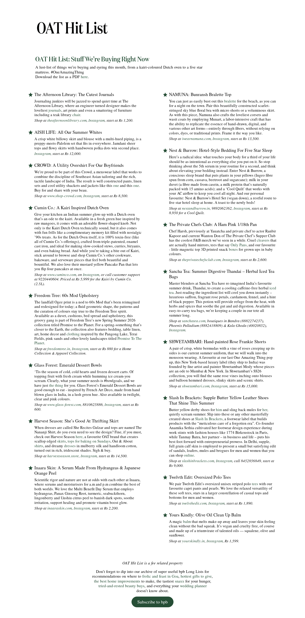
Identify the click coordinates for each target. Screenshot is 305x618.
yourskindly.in (193, 540)
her (264, 409)
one (116, 185)
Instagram (96, 120)
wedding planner (193, 585)
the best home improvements (117, 581)
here (84, 76)
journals (54, 110)
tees (255, 483)
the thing (56, 385)
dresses (70, 445)
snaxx (179, 581)
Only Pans (239, 244)
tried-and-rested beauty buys (121, 585)
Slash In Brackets (209, 418)
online (189, 455)
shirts (38, 445)
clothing (73, 333)
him (219, 409)
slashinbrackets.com (198, 460)
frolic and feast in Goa (159, 576)
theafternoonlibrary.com (67, 120)
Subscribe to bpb (152, 602)
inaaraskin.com (59, 508)
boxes (233, 249)
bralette (230, 101)
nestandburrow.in (196, 208)
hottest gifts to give (196, 576)
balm (187, 521)
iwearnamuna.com (196, 138)
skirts (61, 441)
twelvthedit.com (194, 503)
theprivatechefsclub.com (201, 259)
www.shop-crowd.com (64, 195)
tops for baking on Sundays (89, 441)
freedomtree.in (58, 348)
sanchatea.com (193, 320)
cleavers (263, 240)
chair (76, 114)
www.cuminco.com (61, 274)
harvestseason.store (63, 455)
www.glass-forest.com (63, 404)
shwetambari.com (195, 385)
